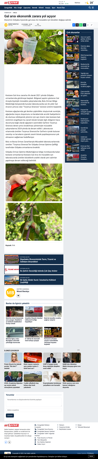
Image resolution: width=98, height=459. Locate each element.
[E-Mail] (18, 295)
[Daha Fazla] (84, 25)
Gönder (10, 415)
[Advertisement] (40, 78)
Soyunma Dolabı (64, 427)
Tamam (91, 456)
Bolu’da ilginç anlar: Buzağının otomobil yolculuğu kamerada (13, 340)
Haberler (7, 12)
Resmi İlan (61, 8)
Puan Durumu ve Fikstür (44, 438)
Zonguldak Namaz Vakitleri (46, 431)
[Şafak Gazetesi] (11, 3)
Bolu (15, 12)
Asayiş (47, 8)
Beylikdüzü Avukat (65, 429)
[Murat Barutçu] (10, 292)
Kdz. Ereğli (18, 8)
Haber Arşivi (41, 444)
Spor (53, 8)
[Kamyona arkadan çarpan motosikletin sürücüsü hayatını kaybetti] (53, 332)
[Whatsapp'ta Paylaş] (80, 25)
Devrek (34, 8)
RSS (8, 453)
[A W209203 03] (34, 222)
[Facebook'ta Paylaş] (73, 25)
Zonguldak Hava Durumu (45, 429)
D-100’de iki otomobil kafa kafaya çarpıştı (32, 339)
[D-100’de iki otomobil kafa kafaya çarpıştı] (34, 332)
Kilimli (41, 8)
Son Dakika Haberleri (44, 442)
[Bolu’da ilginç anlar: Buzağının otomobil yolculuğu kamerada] (14, 332)
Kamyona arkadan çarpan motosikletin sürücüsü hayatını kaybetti (51, 341)
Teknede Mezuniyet (84, 427)
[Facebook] (5, 442)
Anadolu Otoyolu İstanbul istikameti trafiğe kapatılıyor (33, 320)
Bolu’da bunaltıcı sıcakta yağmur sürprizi (52, 319)
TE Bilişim (90, 453)
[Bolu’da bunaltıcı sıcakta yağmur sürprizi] (53, 311)
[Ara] (90, 8)
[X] (9, 442)
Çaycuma (27, 8)
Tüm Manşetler (42, 440)
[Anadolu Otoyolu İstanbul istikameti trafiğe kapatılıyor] (34, 311)
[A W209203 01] (34, 182)
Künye (79, 425)
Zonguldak (8, 8)
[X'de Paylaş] (77, 25)
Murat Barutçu (23, 291)
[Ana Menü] (92, 8)
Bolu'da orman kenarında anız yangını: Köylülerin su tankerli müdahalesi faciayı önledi (14, 321)
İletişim (61, 425)
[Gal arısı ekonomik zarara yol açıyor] (33, 47)
